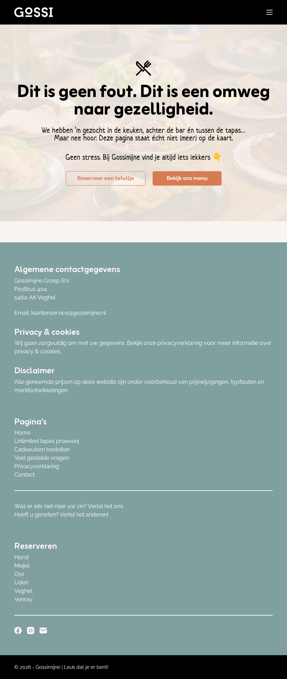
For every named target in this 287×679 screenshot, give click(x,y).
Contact (24, 474)
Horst (21, 557)
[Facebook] (18, 630)
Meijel (21, 565)
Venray (23, 599)
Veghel (23, 591)
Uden (21, 582)
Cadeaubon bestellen (42, 449)
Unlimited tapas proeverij (46, 441)
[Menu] (269, 12)
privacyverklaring (180, 343)
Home (22, 432)
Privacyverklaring (36, 466)
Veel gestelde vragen (41, 458)
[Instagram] (30, 630)
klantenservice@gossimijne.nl (68, 313)
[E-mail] (43, 630)
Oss (19, 574)
